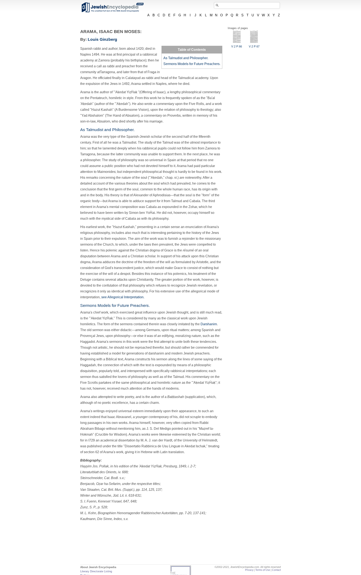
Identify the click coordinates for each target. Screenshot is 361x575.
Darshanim (209, 324)
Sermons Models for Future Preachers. (191, 64)
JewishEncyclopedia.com (112, 7)
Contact (276, 570)
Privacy (249, 570)
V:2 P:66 (236, 46)
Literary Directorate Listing (96, 571)
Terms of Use (262, 570)
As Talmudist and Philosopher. (185, 58)
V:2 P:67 (254, 46)
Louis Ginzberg (102, 39)
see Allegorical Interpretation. (122, 297)
